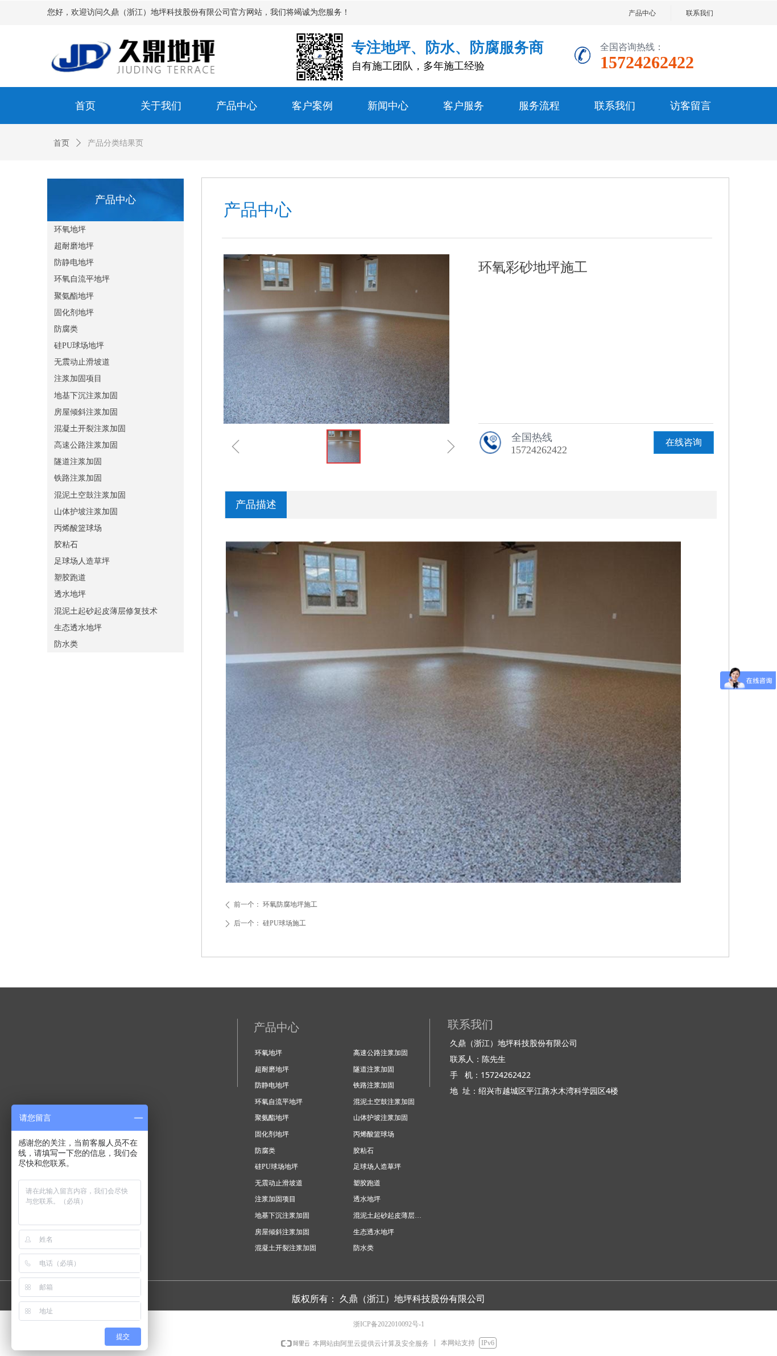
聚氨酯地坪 (74, 296)
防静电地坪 (74, 262)
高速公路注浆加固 (86, 445)
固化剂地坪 (74, 312)
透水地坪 (70, 594)
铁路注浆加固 (78, 478)
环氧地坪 (70, 229)
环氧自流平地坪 (82, 279)
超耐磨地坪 (74, 246)
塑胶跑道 (70, 577)
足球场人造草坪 (82, 561)
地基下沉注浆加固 (86, 395)
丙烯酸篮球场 (78, 528)
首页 (61, 143)
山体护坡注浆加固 (86, 511)
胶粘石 (66, 544)
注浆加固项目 (78, 378)
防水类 (66, 644)
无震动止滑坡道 (82, 362)
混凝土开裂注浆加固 (90, 428)
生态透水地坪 (78, 627)
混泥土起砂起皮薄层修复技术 (106, 611)
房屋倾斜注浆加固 (86, 412)
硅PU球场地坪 (79, 345)
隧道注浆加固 (78, 461)
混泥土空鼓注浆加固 (90, 495)
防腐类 (66, 329)
